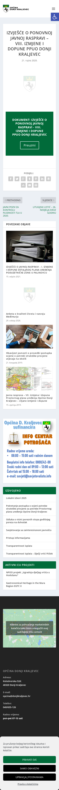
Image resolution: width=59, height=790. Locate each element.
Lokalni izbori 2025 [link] (16, 498)
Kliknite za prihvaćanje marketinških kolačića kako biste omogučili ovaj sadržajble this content (29, 628)
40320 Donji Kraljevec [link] (14, 684)
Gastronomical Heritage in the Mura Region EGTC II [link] (25, 584)
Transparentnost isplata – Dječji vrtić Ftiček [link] (29, 553)
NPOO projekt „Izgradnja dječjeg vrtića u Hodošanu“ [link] (28, 574)
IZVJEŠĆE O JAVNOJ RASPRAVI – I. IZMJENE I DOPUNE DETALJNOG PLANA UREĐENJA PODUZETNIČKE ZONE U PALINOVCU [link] (29, 269)
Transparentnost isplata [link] (19, 545)
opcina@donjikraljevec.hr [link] (16, 696)
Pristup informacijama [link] (18, 537)
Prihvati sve (29, 759)
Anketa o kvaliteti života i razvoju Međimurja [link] (25, 315)
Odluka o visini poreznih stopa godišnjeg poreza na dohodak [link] (28, 521)
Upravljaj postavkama (29, 777)
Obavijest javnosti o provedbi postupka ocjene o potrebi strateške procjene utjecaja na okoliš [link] (29, 355)
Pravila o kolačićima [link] (28, 784)
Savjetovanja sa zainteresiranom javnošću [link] (28, 530)
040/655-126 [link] (9, 707)
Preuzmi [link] (30, 145)
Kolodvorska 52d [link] (12, 681)
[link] (55, 17)
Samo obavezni (29, 768)
